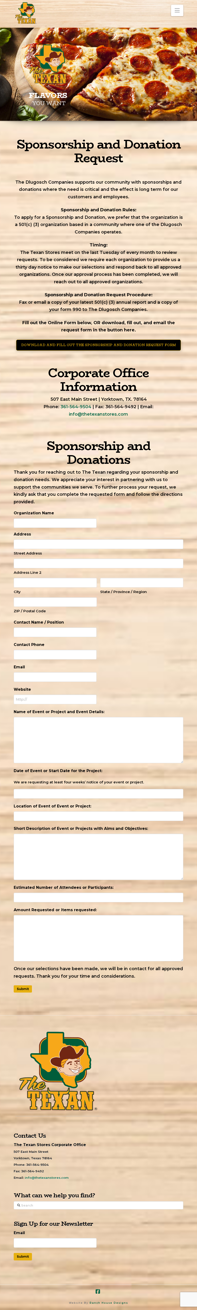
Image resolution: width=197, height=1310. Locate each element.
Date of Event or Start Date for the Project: (58, 770)
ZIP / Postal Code (30, 611)
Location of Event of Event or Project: (52, 806)
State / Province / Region (123, 591)
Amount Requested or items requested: (55, 910)
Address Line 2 (28, 572)
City (17, 591)
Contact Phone (29, 644)
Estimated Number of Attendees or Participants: (64, 887)
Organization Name (34, 513)
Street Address (28, 553)
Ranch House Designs (109, 1302)
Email (19, 667)
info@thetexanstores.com (98, 414)
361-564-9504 (76, 406)
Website (22, 689)
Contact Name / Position (39, 622)
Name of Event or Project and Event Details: (59, 712)
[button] (177, 10)
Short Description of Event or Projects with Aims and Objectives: (81, 828)
